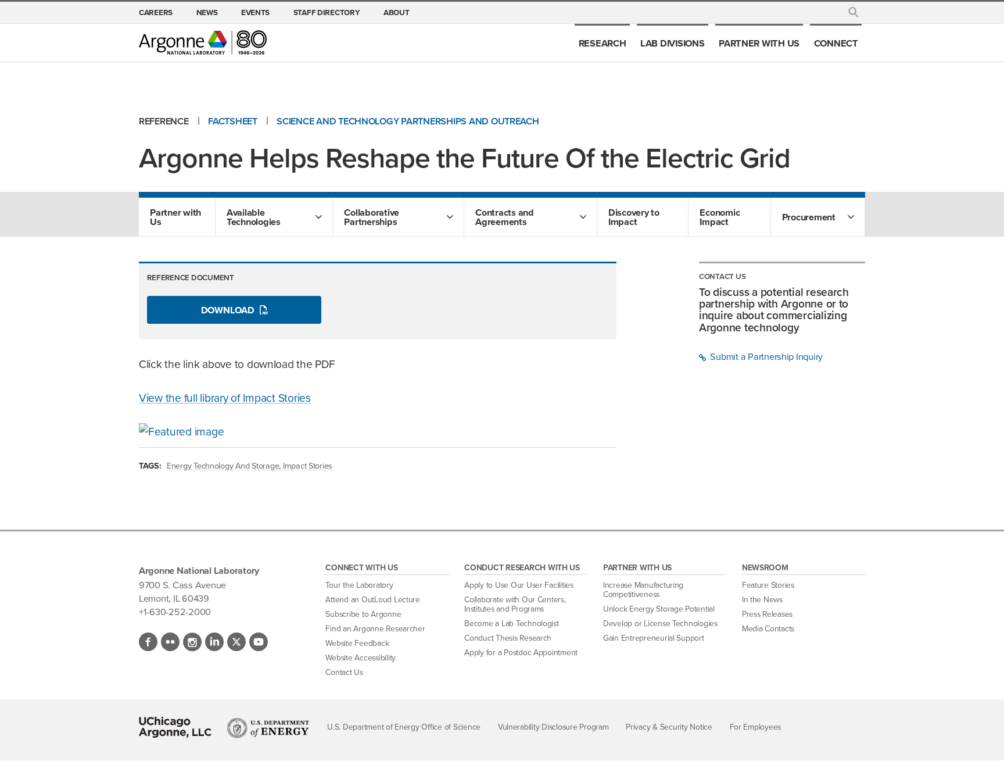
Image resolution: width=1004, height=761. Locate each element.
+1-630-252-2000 (175, 611)
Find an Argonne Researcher (375, 628)
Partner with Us (175, 216)
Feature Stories (768, 585)
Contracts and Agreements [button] (504, 216)
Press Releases (767, 614)
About (396, 12)
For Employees (755, 727)
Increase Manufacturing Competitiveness (643, 589)
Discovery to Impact (633, 216)
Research (602, 43)
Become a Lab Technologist (511, 623)
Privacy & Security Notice (669, 727)
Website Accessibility (360, 657)
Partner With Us (759, 43)
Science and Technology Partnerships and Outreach (408, 121)
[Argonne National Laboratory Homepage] (203, 42)
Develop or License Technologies (660, 623)
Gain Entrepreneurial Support (653, 638)
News (207, 12)
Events (255, 12)
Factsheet (232, 121)
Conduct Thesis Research (507, 638)
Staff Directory (326, 12)
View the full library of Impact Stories (225, 397)
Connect (836, 43)
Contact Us (344, 672)
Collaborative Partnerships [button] (371, 216)
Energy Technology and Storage (223, 465)
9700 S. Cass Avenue (182, 584)
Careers (156, 12)
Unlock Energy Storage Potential (659, 608)
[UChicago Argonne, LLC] (175, 727)
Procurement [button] (809, 217)
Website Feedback (357, 643)
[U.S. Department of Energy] (268, 727)
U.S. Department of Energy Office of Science (404, 727)
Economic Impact (720, 216)
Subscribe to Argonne (363, 614)
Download (229, 310)
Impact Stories (307, 465)
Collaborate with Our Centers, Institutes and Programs (514, 604)
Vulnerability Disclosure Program (553, 727)
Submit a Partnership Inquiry (765, 356)
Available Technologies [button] (254, 216)
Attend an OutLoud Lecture (372, 599)
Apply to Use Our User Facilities (518, 585)
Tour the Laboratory (359, 585)
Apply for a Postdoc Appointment (521, 652)
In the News (762, 599)
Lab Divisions (672, 43)
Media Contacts (768, 628)
